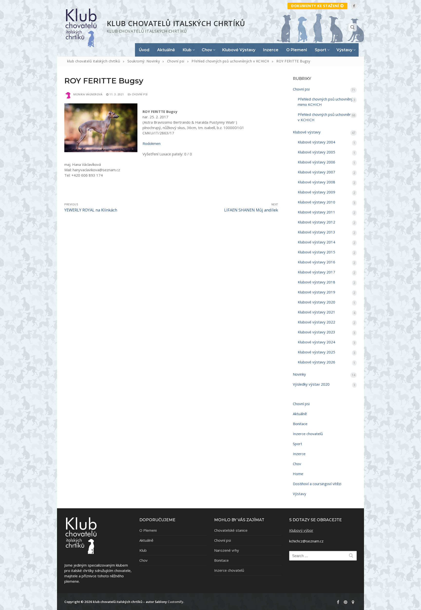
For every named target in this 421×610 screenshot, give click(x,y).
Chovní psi (139, 94)
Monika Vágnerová (87, 94)
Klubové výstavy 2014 (316, 242)
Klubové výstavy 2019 (316, 292)
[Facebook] (354, 6)
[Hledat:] (323, 555)
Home (298, 473)
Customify (175, 602)
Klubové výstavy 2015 (316, 252)
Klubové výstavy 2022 (316, 322)
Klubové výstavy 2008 (316, 182)
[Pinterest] (345, 602)
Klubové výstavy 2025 (316, 352)
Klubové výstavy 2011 (316, 212)
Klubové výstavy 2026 (316, 362)
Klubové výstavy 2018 (316, 282)
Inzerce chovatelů (308, 433)
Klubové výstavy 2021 (316, 312)
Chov (297, 463)
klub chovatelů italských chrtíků (176, 23)
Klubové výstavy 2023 (316, 332)
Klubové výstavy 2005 (316, 152)
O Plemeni (148, 530)
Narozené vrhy (226, 550)
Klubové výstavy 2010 (316, 202)
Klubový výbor (301, 530)
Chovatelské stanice (231, 530)
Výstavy (299, 493)
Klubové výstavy (307, 132)
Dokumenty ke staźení (315, 5)
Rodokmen (152, 143)
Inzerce (299, 453)
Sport (297, 443)
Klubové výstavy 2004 (316, 142)
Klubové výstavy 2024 (316, 342)
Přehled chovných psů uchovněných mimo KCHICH (327, 102)
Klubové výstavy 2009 (316, 192)
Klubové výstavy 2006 (316, 162)
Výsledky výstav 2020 (311, 384)
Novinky (299, 374)
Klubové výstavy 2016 (316, 262)
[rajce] (353, 602)
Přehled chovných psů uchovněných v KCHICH (327, 117)
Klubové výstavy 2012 (316, 222)
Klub (143, 550)
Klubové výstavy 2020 (316, 302)
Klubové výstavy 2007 (316, 172)
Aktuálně (300, 413)
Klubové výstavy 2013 (316, 232)
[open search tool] (352, 27)
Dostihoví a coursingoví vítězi (317, 483)
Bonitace (300, 423)
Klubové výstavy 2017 (316, 272)
